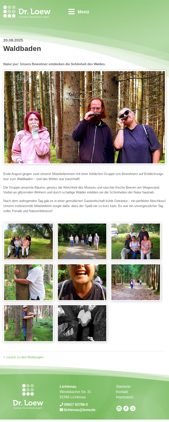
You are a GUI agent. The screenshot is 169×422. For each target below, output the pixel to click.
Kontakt (122, 392)
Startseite (123, 386)
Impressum (124, 397)
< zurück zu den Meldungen (23, 357)
